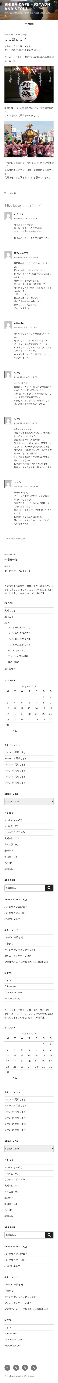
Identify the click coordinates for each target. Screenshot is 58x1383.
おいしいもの (11, 820)
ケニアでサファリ (17, 650)
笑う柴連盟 (10, 669)
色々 (6, 862)
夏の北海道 (13, 662)
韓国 (6, 869)
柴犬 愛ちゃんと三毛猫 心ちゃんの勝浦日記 (26, 962)
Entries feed (10, 986)
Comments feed (13, 992)
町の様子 (8, 856)
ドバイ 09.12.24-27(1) (19, 627)
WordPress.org (12, 998)
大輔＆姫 (8, 838)
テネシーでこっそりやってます (20, 949)
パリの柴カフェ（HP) (15, 913)
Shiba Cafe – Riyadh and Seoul (27, 6)
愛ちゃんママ (21, 253)
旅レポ (7, 622)
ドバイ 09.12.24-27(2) (19, 633)
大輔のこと (10, 610)
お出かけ (12, 193)
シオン (24, 35)
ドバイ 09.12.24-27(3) (19, 639)
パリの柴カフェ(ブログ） (17, 906)
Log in (7, 980)
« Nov (14, 730)
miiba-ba (19, 323)
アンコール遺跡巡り (18, 656)
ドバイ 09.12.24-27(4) (19, 644)
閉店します (20, 752)
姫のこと (8, 616)
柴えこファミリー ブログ (17, 955)
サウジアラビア (12, 832)
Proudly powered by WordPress (19, 1376)
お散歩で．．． (12, 943)
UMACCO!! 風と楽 (13, 937)
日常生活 (8, 844)
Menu (30, 23)
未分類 (7, 850)
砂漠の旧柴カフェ (13, 919)
